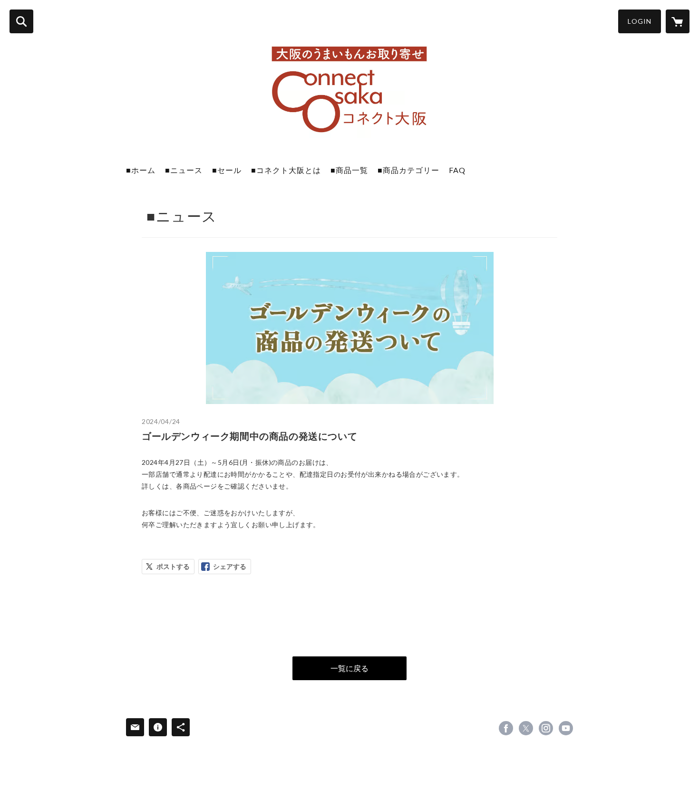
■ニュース (184, 169)
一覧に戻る (349, 668)
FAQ (457, 169)
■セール (227, 169)
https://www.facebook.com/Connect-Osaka (506, 728)
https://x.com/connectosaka (526, 728)
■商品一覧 (349, 169)
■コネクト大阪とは (286, 169)
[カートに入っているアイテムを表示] (677, 21)
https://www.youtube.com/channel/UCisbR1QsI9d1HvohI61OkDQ (566, 728)
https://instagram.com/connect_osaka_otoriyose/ (546, 728)
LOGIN (639, 21)
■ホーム (140, 169)
